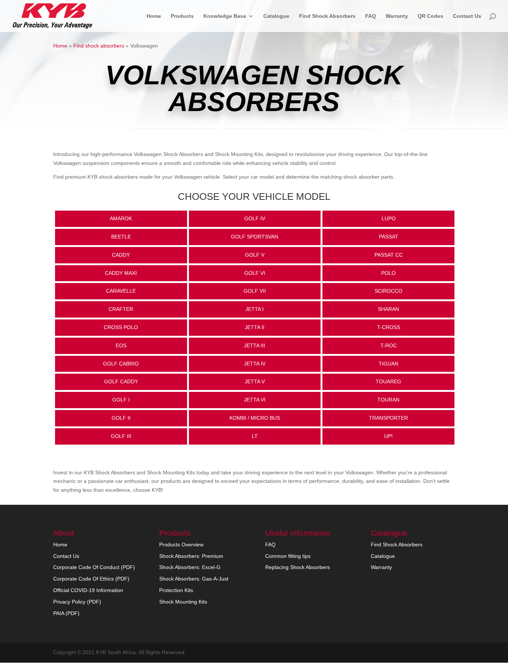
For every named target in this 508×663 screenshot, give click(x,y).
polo (388, 273)
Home (154, 16)
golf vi (254, 273)
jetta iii (254, 345)
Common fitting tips (288, 556)
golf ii (121, 418)
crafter (121, 309)
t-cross (388, 327)
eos (121, 345)
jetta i (254, 309)
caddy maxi (121, 273)
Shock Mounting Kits (183, 602)
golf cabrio (121, 364)
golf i (121, 400)
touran (388, 400)
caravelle (121, 291)
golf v (254, 255)
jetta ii (254, 327)
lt (255, 436)
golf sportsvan (254, 237)
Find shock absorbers (98, 46)
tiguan (388, 364)
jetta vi (255, 400)
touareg (388, 381)
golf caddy (121, 381)
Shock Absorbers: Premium (191, 556)
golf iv (254, 218)
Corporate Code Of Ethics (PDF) (91, 579)
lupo (389, 218)
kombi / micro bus (254, 418)
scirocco (388, 291)
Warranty (397, 16)
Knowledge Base (224, 16)
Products (182, 16)
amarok (121, 218)
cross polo (121, 327)
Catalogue (276, 16)
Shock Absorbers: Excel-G (190, 567)
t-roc (388, 345)
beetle (121, 237)
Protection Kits (176, 590)
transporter (388, 418)
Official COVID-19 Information (88, 590)
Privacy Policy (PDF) (77, 602)
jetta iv (255, 364)
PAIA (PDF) (66, 613)
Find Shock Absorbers (327, 16)
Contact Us (467, 16)
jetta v (255, 381)
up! (388, 436)
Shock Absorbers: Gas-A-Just (193, 579)
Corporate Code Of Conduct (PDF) (94, 567)
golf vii (255, 291)
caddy (121, 255)
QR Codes (430, 16)
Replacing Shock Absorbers (297, 567)
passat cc (388, 255)
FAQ (370, 16)
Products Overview (181, 544)
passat (388, 237)
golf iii (121, 436)
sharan (388, 309)
